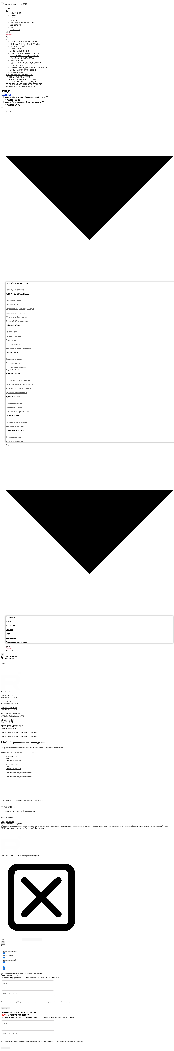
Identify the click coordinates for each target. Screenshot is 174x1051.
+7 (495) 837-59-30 (12, 100)
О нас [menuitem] (8, 9)
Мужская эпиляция (14, 441)
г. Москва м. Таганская (22, 102)
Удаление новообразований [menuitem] (24, 53)
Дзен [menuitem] (12, 27)
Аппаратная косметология (18, 380)
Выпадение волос (14, 359)
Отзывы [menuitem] (14, 20)
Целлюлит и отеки (14, 407)
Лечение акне (12, 332)
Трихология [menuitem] (16, 48)
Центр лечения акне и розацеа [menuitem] (21, 82)
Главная (4, 732)
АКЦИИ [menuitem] (9, 34)
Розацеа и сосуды (14, 344)
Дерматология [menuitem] (17, 46)
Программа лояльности (16, 642)
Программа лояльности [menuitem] (22, 22)
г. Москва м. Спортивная (24, 97)
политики (57, 1001)
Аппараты (10, 625)
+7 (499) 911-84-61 (12, 105)
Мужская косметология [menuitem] (22, 58)
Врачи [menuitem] (13, 15)
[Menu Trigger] (2, 2)
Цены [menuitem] (8, 32)
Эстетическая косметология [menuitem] (24, 55)
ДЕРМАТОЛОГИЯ (13, 325)
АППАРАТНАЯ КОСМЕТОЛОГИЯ (9, 696)
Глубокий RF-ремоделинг (17, 321)
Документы (11, 638)
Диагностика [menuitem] (17, 72)
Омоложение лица (14, 300)
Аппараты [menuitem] (15, 18)
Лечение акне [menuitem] (17, 65)
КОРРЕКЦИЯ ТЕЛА (14, 397)
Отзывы (9, 629)
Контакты (10, 650)
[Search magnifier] (3, 943)
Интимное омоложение (16, 422)
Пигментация (12, 340)
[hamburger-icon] (2, 107)
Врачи (8, 621)
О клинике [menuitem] (15, 13)
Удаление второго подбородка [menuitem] (25, 63)
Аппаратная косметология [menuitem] (23, 41)
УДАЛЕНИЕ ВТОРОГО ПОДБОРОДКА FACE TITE (12, 715)
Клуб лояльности (13, 756)
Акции (8, 648)
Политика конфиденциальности (19, 773)
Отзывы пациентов (13, 760)
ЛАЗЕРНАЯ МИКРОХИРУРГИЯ (9, 702)
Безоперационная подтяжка (19, 313)
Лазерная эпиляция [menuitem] (20, 51)
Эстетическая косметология (18, 388)
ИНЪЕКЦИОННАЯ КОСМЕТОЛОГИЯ (9, 709)
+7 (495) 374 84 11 (8, 807)
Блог (8, 634)
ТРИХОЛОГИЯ (12, 352)
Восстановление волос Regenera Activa (16, 368)
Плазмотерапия (13, 363)
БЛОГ (3, 664)
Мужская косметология (16, 392)
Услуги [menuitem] (9, 38)
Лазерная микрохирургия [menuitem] (23, 70)
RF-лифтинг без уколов (16, 317)
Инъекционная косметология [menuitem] (25, 44)
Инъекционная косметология (19, 384)
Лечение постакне (14, 336)
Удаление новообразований (18, 348)
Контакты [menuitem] (15, 29)
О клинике (10, 617)
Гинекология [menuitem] (16, 60)
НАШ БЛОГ (6, 95)
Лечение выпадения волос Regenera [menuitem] (28, 67)
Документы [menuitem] (16, 25)
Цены (8, 646)
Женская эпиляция (14, 437)
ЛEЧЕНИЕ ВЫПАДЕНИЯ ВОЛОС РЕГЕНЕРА (12, 727)
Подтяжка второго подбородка (20, 308)
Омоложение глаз (14, 304)
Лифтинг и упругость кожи (18, 411)
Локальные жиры (14, 403)
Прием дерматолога (15, 289)
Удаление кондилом (15, 426)
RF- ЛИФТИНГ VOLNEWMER (7, 721)
